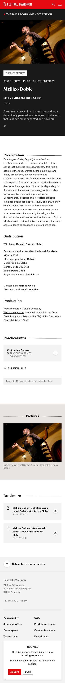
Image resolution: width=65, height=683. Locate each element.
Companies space (44, 630)
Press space (10, 630)
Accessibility (11, 618)
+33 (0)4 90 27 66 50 (15, 600)
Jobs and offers (12, 624)
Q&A (37, 618)
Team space (10, 636)
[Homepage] (17, 4)
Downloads (41, 636)
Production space (44, 624)
